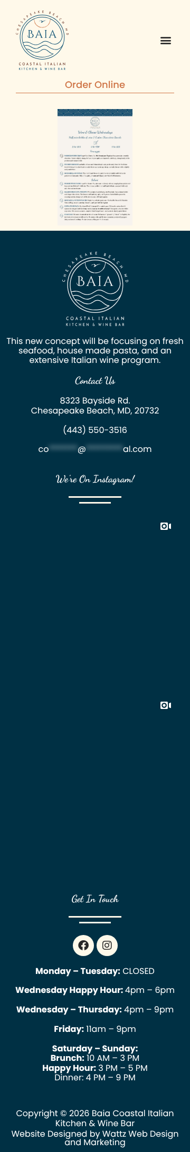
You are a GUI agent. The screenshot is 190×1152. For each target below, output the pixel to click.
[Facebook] (83, 945)
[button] (165, 40)
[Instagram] (107, 945)
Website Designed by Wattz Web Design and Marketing (94, 1138)
